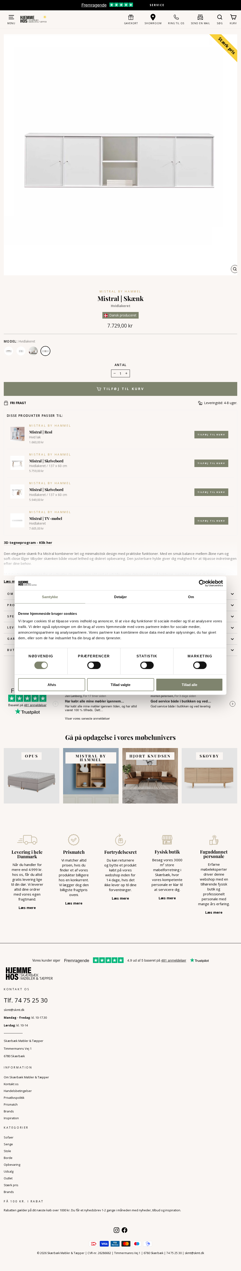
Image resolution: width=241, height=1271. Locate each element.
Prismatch (11, 1104)
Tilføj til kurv (211, 434)
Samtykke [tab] (50, 597)
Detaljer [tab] (120, 597)
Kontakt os (11, 1084)
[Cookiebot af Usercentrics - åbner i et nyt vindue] (202, 583)
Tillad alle (189, 684)
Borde (8, 1158)
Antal (121, 365)
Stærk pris (11, 1185)
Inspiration (11, 1118)
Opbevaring (12, 1164)
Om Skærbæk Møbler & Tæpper (26, 1077)
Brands (9, 1111)
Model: (10, 341)
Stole (7, 1151)
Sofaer (8, 1137)
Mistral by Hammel (120, 291)
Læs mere (12, 581)
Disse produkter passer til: (35, 415)
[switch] (94, 665)
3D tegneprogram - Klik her (28, 542)
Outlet (8, 1178)
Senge (8, 1144)
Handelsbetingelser (18, 1091)
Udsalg (8, 1171)
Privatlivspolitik (14, 1098)
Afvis (52, 684)
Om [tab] (191, 597)
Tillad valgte (120, 684)
